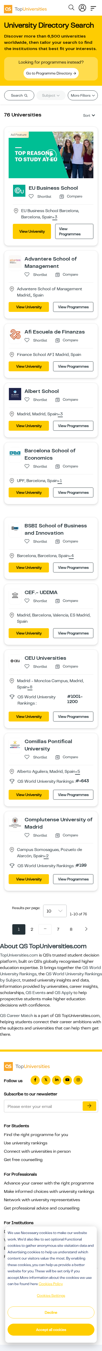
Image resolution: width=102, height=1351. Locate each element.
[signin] (82, 6)
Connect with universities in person (37, 1151)
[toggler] (93, 6)
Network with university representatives (42, 1199)
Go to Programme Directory (49, 73)
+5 (77, 772)
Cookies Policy (51, 1283)
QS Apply (63, 992)
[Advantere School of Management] (15, 261)
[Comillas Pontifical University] (15, 744)
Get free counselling (23, 1159)
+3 (54, 217)
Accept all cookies (51, 1329)
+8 (29, 687)
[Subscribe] (89, 1106)
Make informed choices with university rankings (49, 1191)
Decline (51, 1312)
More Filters (81, 95)
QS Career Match (16, 1015)
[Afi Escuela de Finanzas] (15, 334)
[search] (71, 8)
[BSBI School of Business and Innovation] (15, 528)
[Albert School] (15, 393)
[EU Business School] (19, 190)
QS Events (36, 992)
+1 (60, 481)
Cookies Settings (51, 1295)
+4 (71, 556)
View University (32, 231)
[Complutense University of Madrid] (15, 822)
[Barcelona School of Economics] (15, 453)
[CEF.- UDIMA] (15, 594)
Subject (49, 95)
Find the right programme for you (36, 1134)
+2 (46, 856)
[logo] (25, 7)
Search (17, 95)
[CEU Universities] (15, 660)
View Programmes (70, 231)
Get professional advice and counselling (42, 1208)
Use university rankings (25, 1143)
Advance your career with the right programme (49, 1183)
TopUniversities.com (19, 955)
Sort (86, 115)
